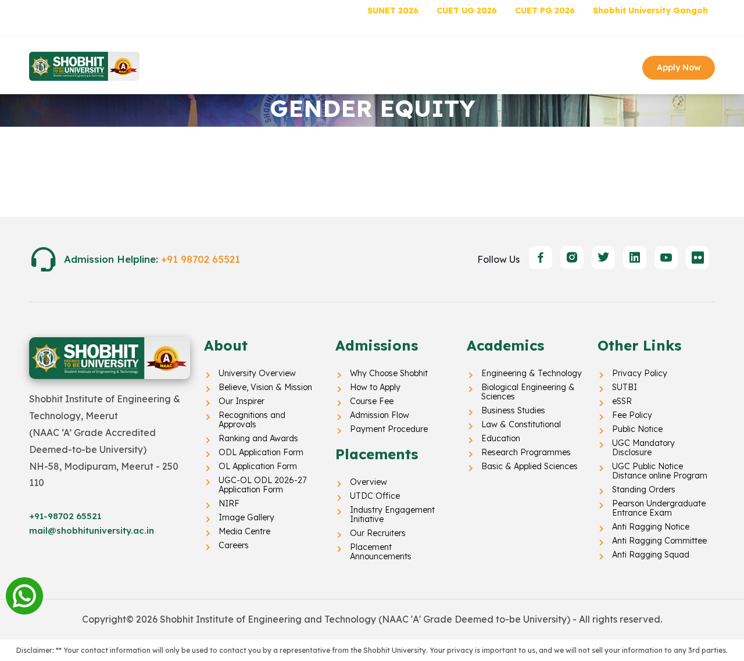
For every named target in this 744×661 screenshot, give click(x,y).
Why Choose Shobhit (389, 373)
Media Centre (244, 531)
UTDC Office (375, 496)
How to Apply (375, 387)
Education (500, 438)
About (229, 66)
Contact (527, 66)
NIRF (229, 503)
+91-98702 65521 (65, 515)
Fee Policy (632, 415)
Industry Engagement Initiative (392, 514)
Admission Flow (379, 415)
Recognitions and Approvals (252, 419)
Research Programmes (526, 452)
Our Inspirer (241, 401)
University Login (677, 27)
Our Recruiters (378, 533)
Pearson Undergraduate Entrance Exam (659, 508)
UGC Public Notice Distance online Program (659, 471)
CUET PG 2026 (545, 10)
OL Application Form (258, 466)
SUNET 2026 (393, 10)
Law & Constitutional (521, 424)
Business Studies (513, 410)
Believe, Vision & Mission (265, 387)
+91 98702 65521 (200, 259)
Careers (234, 545)
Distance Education (84, 10)
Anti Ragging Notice (650, 526)
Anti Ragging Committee (659, 540)
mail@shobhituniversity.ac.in (91, 530)
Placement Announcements (381, 551)
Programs (282, 66)
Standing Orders (643, 489)
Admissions (345, 66)
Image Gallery (246, 517)
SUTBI (624, 387)
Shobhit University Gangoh (650, 10)
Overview (368, 482)
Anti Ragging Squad (650, 554)
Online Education (187, 10)
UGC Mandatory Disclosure (643, 447)
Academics (410, 66)
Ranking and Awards (258, 438)
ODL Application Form (261, 452)
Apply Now (678, 67)
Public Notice (637, 429)
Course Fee (372, 401)
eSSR (622, 401)
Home (194, 66)
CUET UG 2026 (467, 10)
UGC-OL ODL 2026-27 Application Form (262, 485)
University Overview (257, 373)
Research (472, 66)
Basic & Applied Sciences (529, 466)
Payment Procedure (389, 429)
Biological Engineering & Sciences (528, 392)
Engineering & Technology (531, 373)
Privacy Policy (639, 373)
